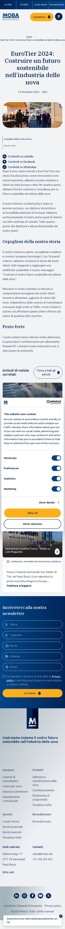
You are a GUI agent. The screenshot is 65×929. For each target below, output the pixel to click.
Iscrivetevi (30, 693)
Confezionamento (43, 790)
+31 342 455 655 (42, 859)
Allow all (33, 513)
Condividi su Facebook (21, 161)
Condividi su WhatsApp (22, 167)
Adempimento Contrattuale (11, 798)
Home (29, 37)
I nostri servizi (40, 4)
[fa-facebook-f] (32, 895)
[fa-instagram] (24, 895)
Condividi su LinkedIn (21, 156)
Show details (47, 502)
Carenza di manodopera (10, 778)
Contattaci (39, 16)
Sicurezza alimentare (15, 791)
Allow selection (32, 523)
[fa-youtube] (40, 895)
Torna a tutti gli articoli (46, 372)
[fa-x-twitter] (48, 895)
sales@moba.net (42, 853)
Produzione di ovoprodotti (40, 797)
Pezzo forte (10, 146)
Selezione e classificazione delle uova (44, 780)
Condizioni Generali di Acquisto (23, 905)
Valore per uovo (12, 786)
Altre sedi (8, 872)
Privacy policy (53, 905)
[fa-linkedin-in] (16, 895)
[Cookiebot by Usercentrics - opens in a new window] (46, 402)
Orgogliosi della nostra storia (18, 139)
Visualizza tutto (42, 804)
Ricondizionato (41, 821)
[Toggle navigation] (58, 16)
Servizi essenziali (12, 826)
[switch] (56, 468)
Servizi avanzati (11, 832)
